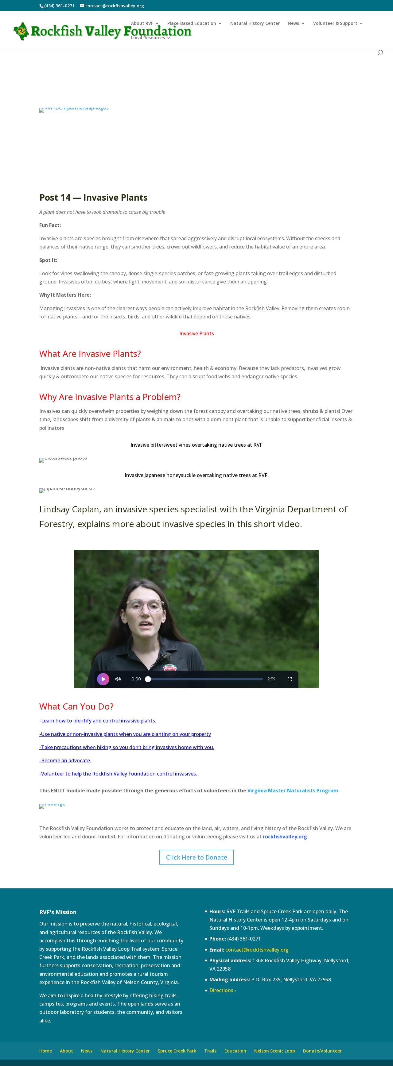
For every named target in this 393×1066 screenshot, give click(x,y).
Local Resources (148, 38)
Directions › (222, 990)
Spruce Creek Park (177, 1051)
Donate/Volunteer (322, 1051)
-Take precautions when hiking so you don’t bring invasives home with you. (126, 747)
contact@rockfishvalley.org (257, 949)
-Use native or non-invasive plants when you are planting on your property (125, 734)
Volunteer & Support (335, 23)
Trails (210, 1051)
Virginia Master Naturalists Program (292, 790)
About (66, 1051)
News (293, 23)
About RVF (142, 23)
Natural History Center (255, 23)
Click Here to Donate (196, 857)
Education (235, 1051)
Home (45, 1051)
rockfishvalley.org (285, 836)
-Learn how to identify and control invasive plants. (97, 720)
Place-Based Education (191, 23)
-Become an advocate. (65, 760)
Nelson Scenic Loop (274, 1051)
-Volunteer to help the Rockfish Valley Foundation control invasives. (118, 773)
